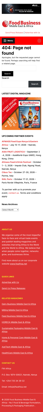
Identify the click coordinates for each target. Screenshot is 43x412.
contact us (13, 193)
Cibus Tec (7, 172)
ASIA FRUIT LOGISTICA (13, 152)
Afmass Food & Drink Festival (16, 162)
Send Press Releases (14, 32)
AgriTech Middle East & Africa (16, 347)
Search (5, 78)
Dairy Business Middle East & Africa (19, 304)
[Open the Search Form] (39, 41)
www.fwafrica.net (18, 264)
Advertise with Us (32, 32)
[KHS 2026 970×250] (21, 12)
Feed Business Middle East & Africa (19, 316)
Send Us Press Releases (13, 288)
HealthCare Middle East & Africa (17, 353)
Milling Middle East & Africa (15, 310)
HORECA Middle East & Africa (16, 322)
